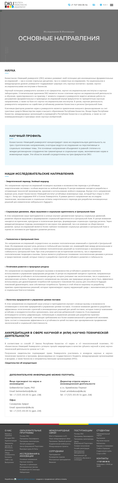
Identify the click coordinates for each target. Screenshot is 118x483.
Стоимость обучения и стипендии (82, 459)
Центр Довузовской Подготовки (31, 446)
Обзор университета (10, 453)
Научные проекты (26, 462)
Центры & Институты (9, 447)
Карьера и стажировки (105, 446)
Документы (9, 450)
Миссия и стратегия (8, 435)
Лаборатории (25, 472)
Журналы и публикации (28, 464)
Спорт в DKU (101, 453)
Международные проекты (58, 446)
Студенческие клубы (104, 451)
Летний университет (27, 444)
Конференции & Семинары (30, 469)
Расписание (101, 438)
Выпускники (9, 462)
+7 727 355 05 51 (103, 462)
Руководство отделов (57, 457)
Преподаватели (54, 454)
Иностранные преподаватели (60, 459)
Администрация (11, 440)
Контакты (8, 457)
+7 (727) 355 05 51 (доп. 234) (27, 410)
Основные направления (28, 459)
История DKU (10, 438)
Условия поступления (82, 446)
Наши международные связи (59, 438)
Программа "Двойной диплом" (60, 441)
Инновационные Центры (29, 467)
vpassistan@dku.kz (25, 407)
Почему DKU (24, 436)
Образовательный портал (103, 435)
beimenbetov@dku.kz (26, 391)
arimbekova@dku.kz (76, 391)
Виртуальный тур (80, 455)
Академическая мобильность (59, 444)
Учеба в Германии (103, 448)
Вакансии (52, 462)
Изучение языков (103, 440)
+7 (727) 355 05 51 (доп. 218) (78, 394)
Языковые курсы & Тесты (29, 449)
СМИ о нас (9, 459)
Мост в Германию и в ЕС (58, 436)
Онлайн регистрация (81, 448)
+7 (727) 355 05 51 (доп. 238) (27, 394)
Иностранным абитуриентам (79, 452)
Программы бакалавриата (29, 438)
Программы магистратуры (29, 441)
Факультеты (9, 443)
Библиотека (101, 443)
